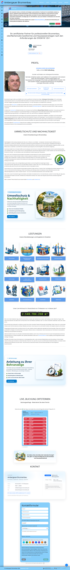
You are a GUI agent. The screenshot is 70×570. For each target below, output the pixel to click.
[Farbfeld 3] (30, 542)
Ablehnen (58, 23)
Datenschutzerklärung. (40, 19)
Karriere (66, 2)
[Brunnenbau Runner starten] (43, 563)
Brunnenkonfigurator (37, 106)
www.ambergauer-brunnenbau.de (22, 489)
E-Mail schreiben (12, 492)
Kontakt (60, 2)
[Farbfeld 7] (42, 542)
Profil (47, 2)
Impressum (23, 568)
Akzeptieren (52, 23)
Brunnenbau (14, 104)
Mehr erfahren (11, 216)
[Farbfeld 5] (36, 542)
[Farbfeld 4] (33, 542)
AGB (27, 568)
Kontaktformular (21, 492)
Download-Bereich (42, 335)
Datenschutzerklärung (26, 556)
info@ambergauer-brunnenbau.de (22, 487)
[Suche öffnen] (37, 2)
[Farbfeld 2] (27, 542)
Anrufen (28, 492)
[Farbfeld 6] (39, 542)
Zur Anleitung (11, 381)
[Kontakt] (66, 565)
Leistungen (53, 2)
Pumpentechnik (16, 122)
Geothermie (13, 110)
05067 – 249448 (18, 485)
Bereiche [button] (41, 2)
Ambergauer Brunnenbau (17, 2)
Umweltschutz (37, 179)
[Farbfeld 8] (45, 542)
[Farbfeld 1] (24, 542)
